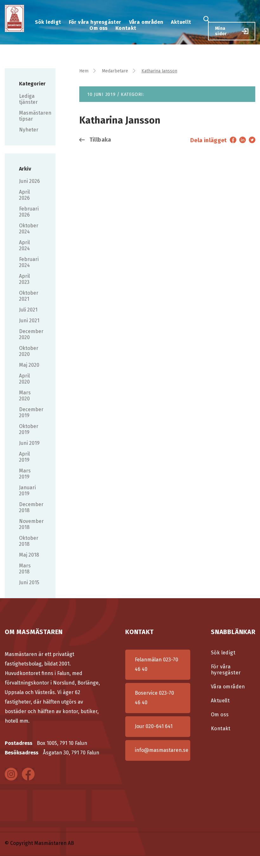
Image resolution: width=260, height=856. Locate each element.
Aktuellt (181, 22)
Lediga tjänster (28, 99)
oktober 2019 (28, 429)
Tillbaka (99, 139)
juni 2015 (29, 582)
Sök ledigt (48, 22)
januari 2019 (27, 491)
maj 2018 (29, 555)
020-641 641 (159, 726)
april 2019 (24, 457)
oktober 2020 (28, 351)
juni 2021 (29, 321)
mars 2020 (25, 396)
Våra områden (146, 22)
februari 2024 (29, 262)
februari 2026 (29, 212)
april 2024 (24, 245)
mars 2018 (25, 569)
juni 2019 (29, 443)
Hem (83, 71)
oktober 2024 (28, 229)
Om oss (98, 28)
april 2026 (24, 195)
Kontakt (125, 28)
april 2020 (24, 379)
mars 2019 (25, 474)
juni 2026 (29, 181)
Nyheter (28, 130)
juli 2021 (28, 310)
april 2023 (24, 279)
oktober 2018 (28, 541)
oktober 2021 (28, 296)
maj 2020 (29, 365)
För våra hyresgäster (95, 22)
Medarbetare (115, 71)
